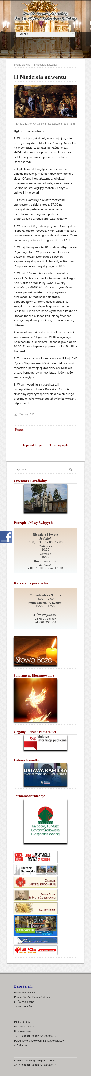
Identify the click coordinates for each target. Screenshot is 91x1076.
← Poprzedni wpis (32, 445)
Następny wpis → (59, 445)
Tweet (19, 430)
